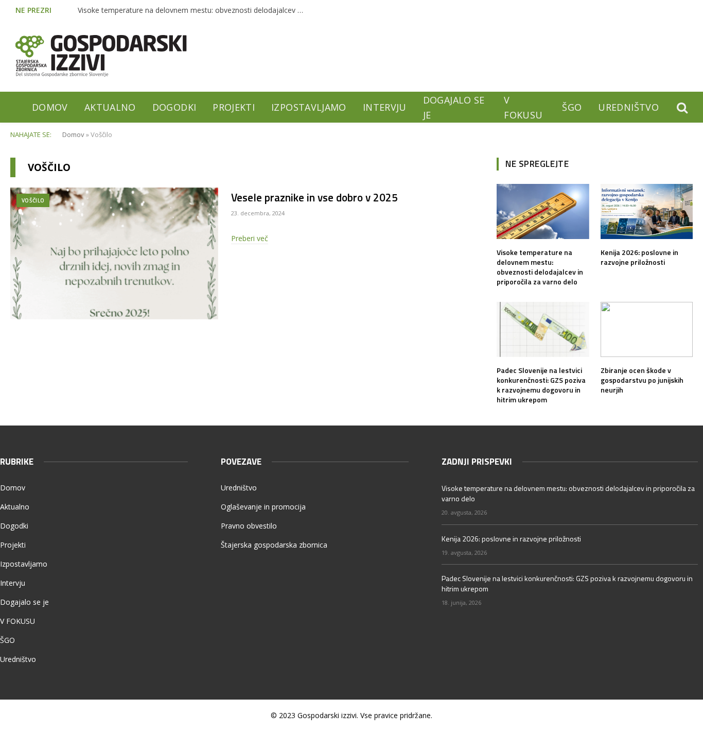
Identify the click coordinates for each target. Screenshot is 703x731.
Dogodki (174, 107)
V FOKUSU (523, 107)
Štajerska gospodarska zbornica (274, 545)
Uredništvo (628, 107)
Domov (50, 107)
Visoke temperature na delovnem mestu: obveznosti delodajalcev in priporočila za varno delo (193, 10)
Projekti (234, 107)
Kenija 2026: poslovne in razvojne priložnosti (639, 257)
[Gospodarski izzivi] (101, 56)
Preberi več (249, 238)
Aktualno (110, 107)
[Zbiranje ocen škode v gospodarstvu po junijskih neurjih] (647, 329)
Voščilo (33, 200)
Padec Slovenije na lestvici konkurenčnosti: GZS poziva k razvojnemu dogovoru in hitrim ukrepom (541, 384)
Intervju (385, 107)
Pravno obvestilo (249, 526)
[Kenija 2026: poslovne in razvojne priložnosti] (647, 211)
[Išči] (681, 107)
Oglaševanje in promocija (263, 507)
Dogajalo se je (454, 107)
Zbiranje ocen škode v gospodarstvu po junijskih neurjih (642, 380)
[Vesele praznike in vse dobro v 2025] (114, 253)
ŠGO (572, 107)
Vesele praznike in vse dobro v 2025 (314, 197)
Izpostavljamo (308, 107)
